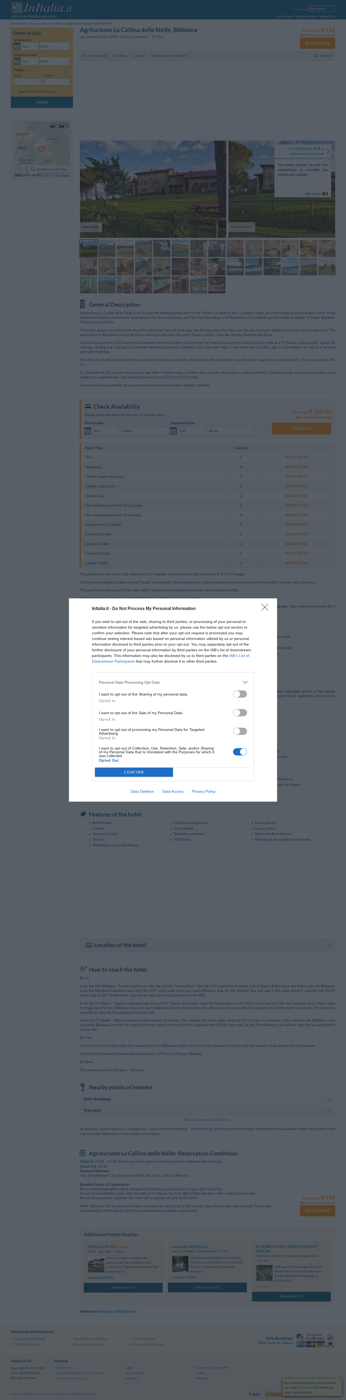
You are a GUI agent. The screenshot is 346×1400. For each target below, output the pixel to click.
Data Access (173, 791)
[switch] (240, 694)
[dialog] (173, 700)
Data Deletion (142, 791)
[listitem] (173, 682)
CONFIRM (134, 772)
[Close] (266, 609)
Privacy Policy (203, 791)
